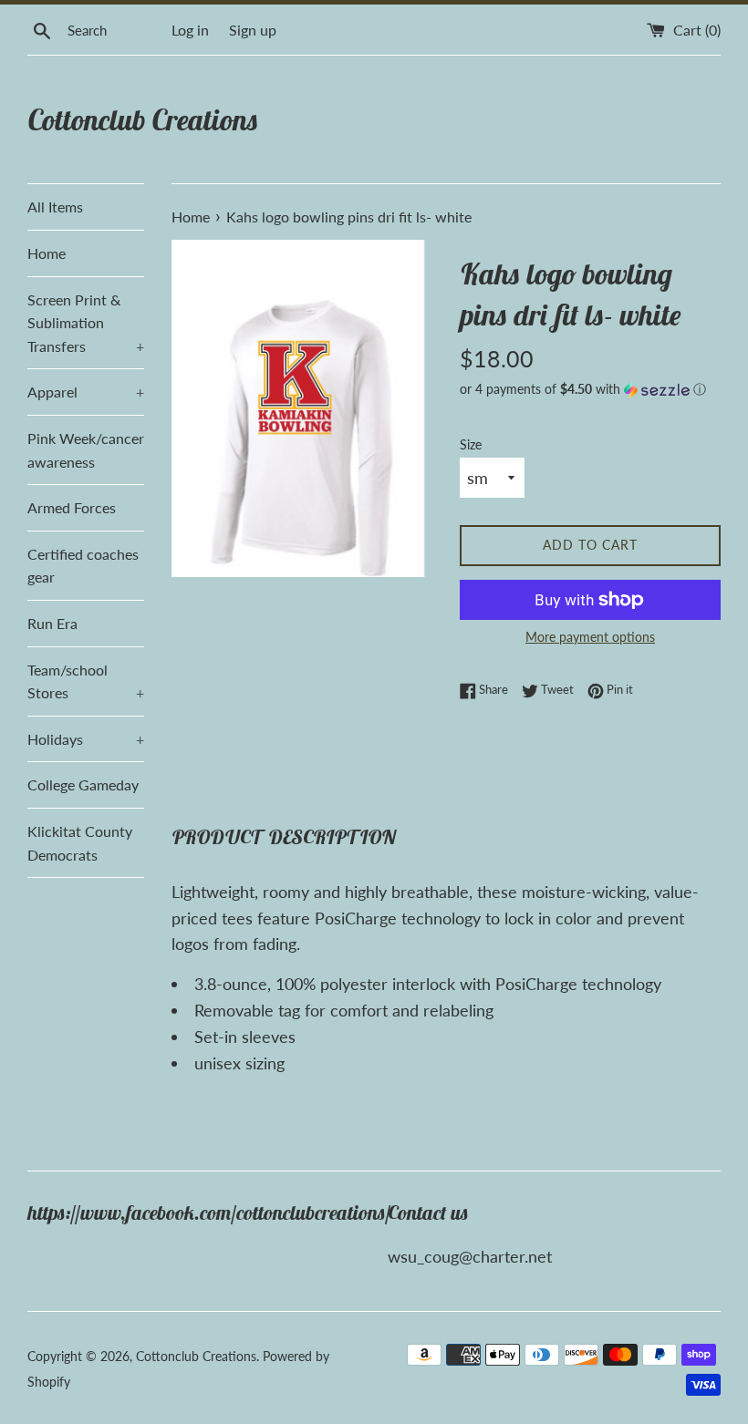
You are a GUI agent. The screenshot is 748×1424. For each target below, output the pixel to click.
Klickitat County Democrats (79, 842)
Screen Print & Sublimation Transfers (85, 323)
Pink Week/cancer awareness (85, 449)
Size (471, 444)
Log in (190, 29)
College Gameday (83, 784)
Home (46, 253)
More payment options (590, 637)
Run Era (52, 623)
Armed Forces (71, 507)
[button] (590, 389)
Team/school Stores (85, 681)
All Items (55, 206)
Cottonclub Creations (142, 119)
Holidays (85, 739)
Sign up (252, 29)
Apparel (85, 391)
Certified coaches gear (83, 565)
